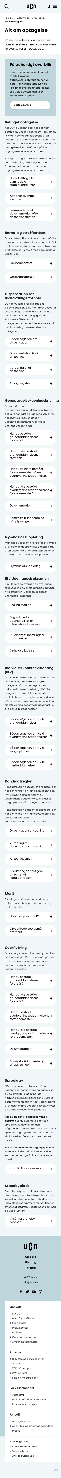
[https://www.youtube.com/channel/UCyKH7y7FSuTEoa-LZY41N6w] (33, 1291)
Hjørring (30, 1262)
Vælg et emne (22, 105)
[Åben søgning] (7, 6)
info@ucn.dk (30, 1282)
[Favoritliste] (48, 6)
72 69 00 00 (30, 1277)
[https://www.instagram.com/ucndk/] (40, 1291)
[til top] (56, 1470)
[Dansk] (31, 6)
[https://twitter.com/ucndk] (27, 1291)
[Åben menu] (55, 6)
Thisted (30, 1268)
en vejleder (28, 96)
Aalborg (30, 1257)
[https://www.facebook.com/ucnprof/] (20, 1291)
